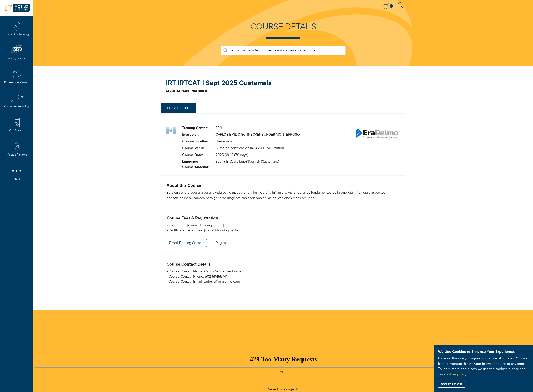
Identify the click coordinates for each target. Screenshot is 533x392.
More (17, 178)
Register (222, 243)
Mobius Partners (17, 154)
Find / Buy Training (17, 34)
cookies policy (455, 374)
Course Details (178, 108)
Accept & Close (451, 384)
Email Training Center (186, 243)
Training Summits (16, 58)
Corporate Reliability (16, 106)
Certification (16, 130)
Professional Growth (16, 82)
